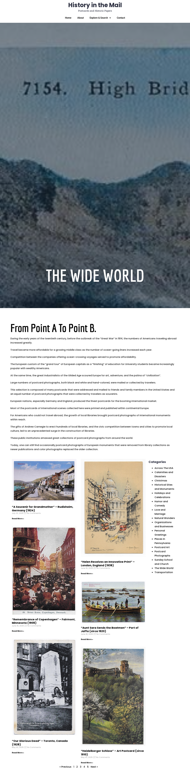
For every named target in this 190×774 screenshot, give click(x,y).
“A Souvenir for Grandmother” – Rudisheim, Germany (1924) (42, 508)
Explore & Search (99, 17)
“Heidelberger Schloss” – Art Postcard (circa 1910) (112, 752)
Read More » (18, 518)
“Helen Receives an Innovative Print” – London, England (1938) (108, 563)
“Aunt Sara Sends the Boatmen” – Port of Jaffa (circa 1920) (109, 629)
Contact (121, 17)
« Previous (65, 766)
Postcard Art (162, 547)
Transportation (164, 572)
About (80, 17)
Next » (94, 766)
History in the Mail (95, 5)
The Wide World (164, 568)
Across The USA (164, 468)
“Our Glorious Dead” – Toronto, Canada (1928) (40, 742)
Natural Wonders (165, 518)
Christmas (161, 480)
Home (68, 17)
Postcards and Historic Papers (95, 10)
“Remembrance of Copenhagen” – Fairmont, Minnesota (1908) (43, 621)
